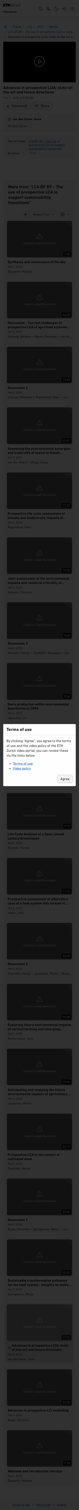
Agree (64, 779)
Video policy (22, 768)
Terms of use (23, 763)
